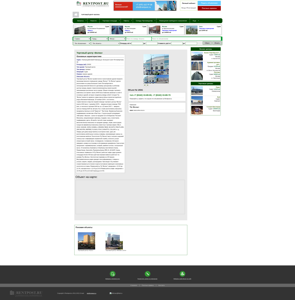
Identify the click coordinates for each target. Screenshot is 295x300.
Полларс (217, 72)
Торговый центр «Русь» (85, 250)
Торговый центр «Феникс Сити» (116, 250)
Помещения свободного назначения (173, 21)
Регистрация (191, 8)
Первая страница (76, 14)
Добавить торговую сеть (112, 278)
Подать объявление (209, 3)
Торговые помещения (169, 30)
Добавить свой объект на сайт (182, 278)
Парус (218, 87)
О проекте (133, 285)
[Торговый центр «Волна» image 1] (156, 64)
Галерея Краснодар (213, 107)
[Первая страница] (91, 3)
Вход (183, 8)
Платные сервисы (209, 8)
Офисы (90, 30)
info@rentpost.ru (91, 293)
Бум (218, 97)
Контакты (161, 285)
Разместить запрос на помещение (147, 278)
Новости (93, 21)
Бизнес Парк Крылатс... (212, 53)
